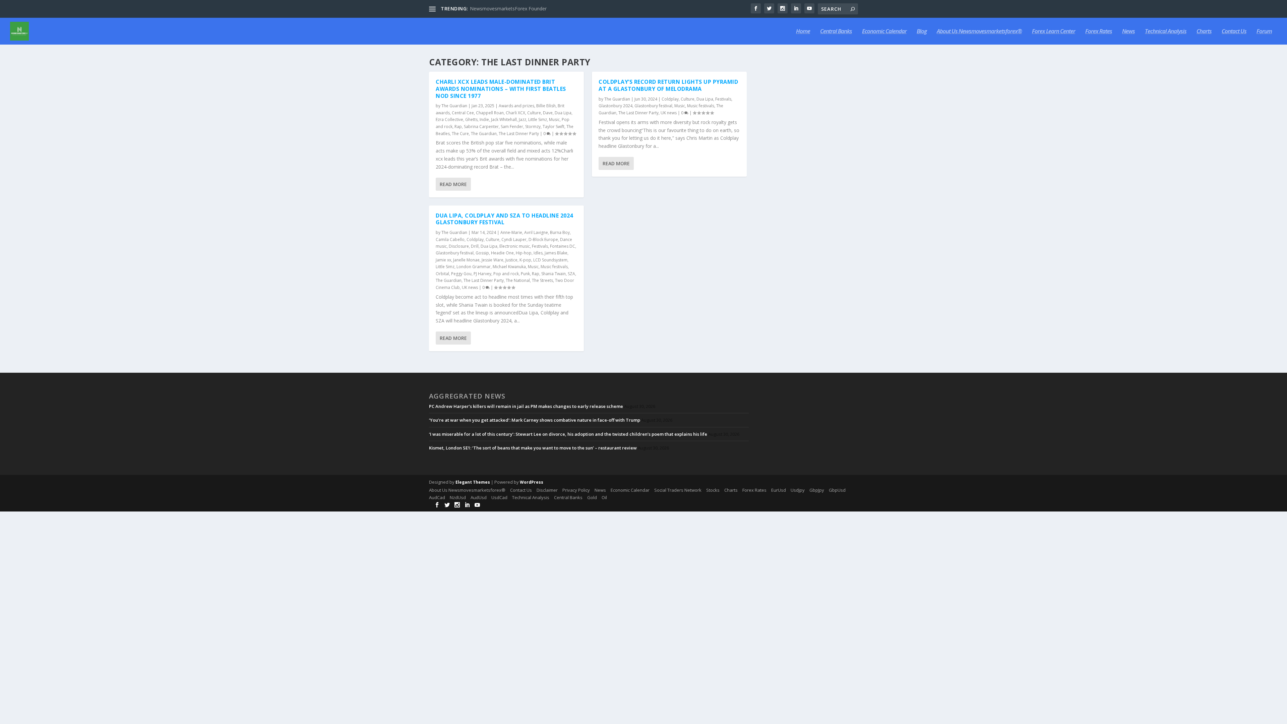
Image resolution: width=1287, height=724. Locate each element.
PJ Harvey (482, 274)
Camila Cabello (450, 239)
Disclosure (459, 246)
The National (518, 280)
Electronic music (514, 246)
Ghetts (471, 119)
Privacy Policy (576, 490)
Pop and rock (506, 274)
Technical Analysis (1165, 31)
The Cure (460, 133)
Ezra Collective (449, 119)
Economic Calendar (884, 31)
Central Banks (836, 31)
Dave (548, 113)
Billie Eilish (546, 106)
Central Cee (463, 113)
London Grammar (473, 266)
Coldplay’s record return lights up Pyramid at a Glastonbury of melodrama (668, 85)
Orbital (442, 274)
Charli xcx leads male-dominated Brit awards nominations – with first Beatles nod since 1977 (501, 89)
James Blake (556, 253)
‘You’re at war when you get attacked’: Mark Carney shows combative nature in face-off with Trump (534, 420)
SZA (571, 274)
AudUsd (479, 497)
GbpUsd (837, 490)
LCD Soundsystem (550, 260)
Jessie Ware (492, 260)
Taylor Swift (553, 126)
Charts (1204, 31)
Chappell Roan (490, 113)
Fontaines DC (562, 246)
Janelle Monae (466, 260)
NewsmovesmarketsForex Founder (508, 8)
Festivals (540, 246)
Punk (525, 274)
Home (803, 31)
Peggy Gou (461, 274)
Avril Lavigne (536, 232)
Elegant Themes (472, 482)
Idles (538, 253)
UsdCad (499, 497)
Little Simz (537, 119)
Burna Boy (560, 232)
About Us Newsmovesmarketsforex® (979, 31)
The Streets (542, 280)
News (1128, 31)
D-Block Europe (543, 239)
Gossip (482, 253)
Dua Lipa (563, 113)
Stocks (713, 490)
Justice (511, 260)
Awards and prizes (516, 106)
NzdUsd (458, 497)
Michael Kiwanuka (509, 266)
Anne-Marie (511, 232)
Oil (604, 497)
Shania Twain (553, 274)
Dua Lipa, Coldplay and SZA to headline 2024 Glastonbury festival (504, 219)
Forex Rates (1098, 31)
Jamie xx (443, 260)
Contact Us (1234, 31)
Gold (592, 497)
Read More (453, 184)
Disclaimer (547, 490)
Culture (534, 113)
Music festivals (554, 266)
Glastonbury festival (455, 253)
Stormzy (533, 126)
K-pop (525, 260)
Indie (484, 119)
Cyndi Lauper (514, 239)
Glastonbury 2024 (615, 106)
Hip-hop (524, 253)
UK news (470, 287)
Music (554, 119)
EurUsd (778, 490)
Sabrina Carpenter (481, 126)
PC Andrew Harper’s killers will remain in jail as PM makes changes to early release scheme (526, 406)
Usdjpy (798, 490)
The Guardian (454, 106)
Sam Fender (512, 126)
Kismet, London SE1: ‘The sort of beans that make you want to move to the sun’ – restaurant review (533, 448)
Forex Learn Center (1053, 31)
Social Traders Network (677, 490)
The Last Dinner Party (519, 133)
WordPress (531, 482)
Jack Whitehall (504, 119)
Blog (922, 31)
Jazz (522, 119)
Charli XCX (515, 113)
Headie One (502, 253)
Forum (1264, 31)
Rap (458, 126)
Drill (475, 246)
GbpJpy (816, 490)
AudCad (437, 497)
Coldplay (475, 239)
